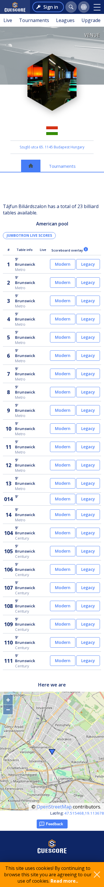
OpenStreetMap (54, 807)
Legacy (88, 264)
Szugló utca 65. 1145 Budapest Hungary (52, 147)
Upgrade (91, 20)
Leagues (65, 20)
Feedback (54, 824)
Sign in (50, 7)
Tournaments (34, 20)
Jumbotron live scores (29, 235)
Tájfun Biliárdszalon (52, 119)
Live (7, 20)
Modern (62, 264)
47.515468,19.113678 (84, 813)
